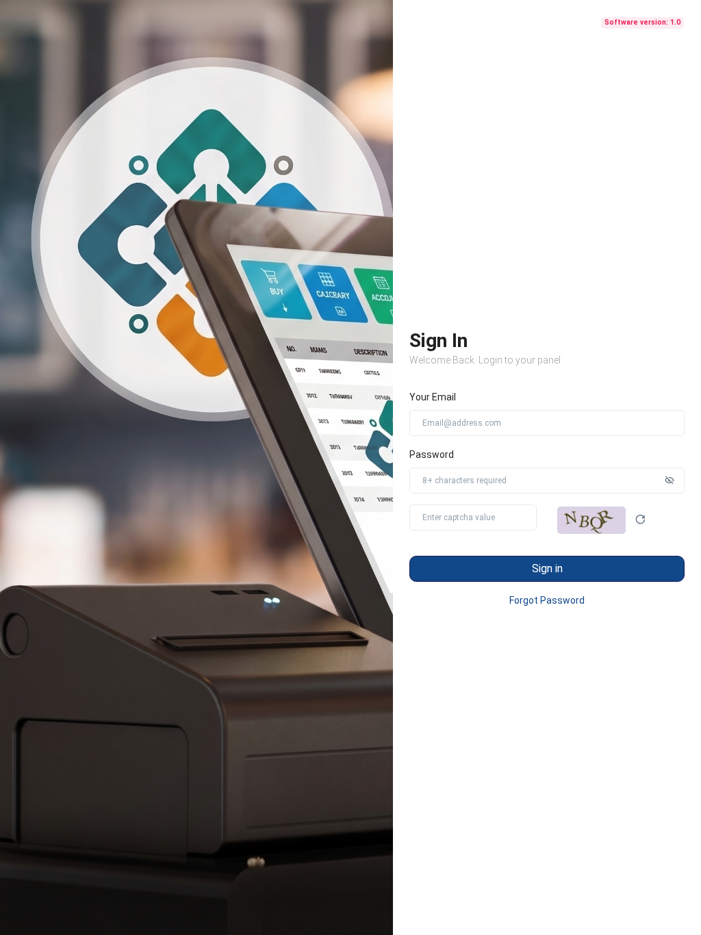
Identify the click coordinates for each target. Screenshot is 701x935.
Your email (432, 397)
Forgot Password (547, 600)
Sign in (547, 568)
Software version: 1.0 (642, 22)
